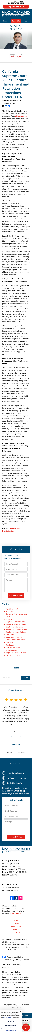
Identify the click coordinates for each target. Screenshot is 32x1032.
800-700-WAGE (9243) (18, 872)
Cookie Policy (9, 960)
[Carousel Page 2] (16, 737)
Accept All (11, 1021)
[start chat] (26, 1027)
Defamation (10, 619)
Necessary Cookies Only (11, 1026)
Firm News (10, 635)
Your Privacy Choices (15, 957)
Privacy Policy (16, 926)
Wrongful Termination (14, 655)
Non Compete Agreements (16, 640)
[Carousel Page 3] (20, 737)
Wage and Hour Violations (16, 653)
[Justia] (16, 898)
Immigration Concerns (14, 637)
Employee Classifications (15, 622)
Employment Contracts (15, 627)
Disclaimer (16, 923)
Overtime (9, 642)
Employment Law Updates (16, 632)
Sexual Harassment (13, 647)
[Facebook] (12, 898)
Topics (5, 604)
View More (16, 744)
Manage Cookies (22, 960)
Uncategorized (11, 650)
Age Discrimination (13, 609)
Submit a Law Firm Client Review (16, 752)
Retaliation (10, 645)
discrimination (21, 116)
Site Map (16, 929)
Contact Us (16, 21)
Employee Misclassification (16, 624)
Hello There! (24, 1020)
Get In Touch (16, 799)
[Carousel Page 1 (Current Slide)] (11, 737)
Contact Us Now (16, 595)
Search (25, 678)
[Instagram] (20, 898)
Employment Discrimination (16, 629)
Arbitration (10, 611)
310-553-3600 (19, 869)
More (27, 21)
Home (5, 21)
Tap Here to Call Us (16, 7)
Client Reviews (16, 690)
